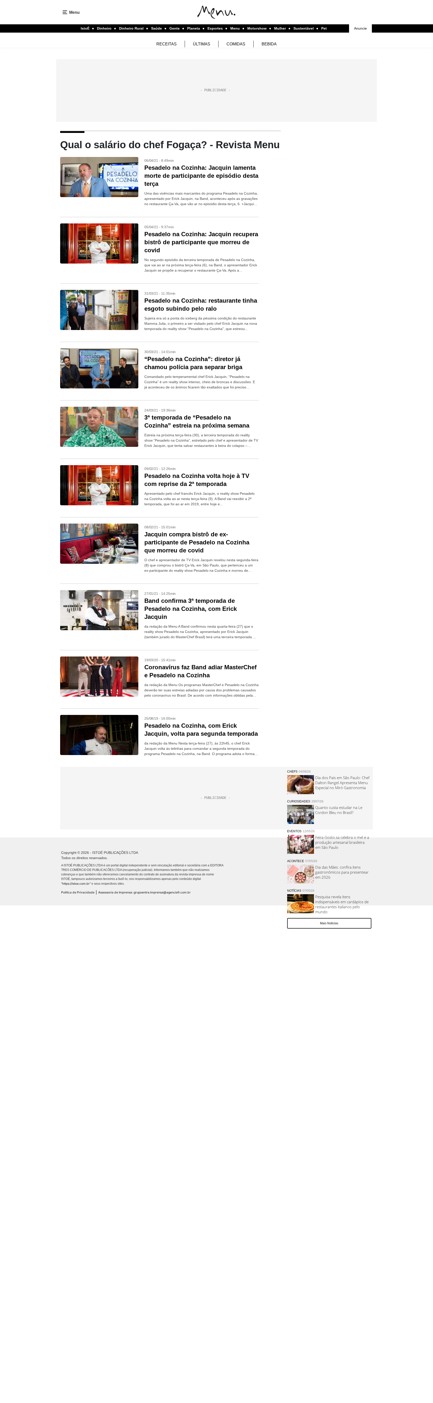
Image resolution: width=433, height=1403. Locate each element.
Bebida (269, 44)
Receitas (166, 44)
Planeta (193, 28)
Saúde (156, 28)
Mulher (280, 28)
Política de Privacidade (77, 892)
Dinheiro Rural (131, 28)
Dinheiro (104, 28)
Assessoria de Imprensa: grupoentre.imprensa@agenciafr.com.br (144, 892)
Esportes (215, 28)
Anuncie (360, 28)
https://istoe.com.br (76, 883)
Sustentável (303, 28)
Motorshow (257, 28)
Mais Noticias (329, 923)
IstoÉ (85, 28)
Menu (235, 28)
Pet (324, 28)
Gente (174, 28)
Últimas (201, 44)
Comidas (236, 44)
